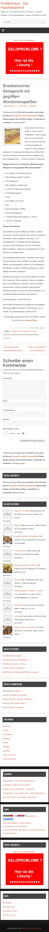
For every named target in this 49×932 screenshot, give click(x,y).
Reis (35, 331)
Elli (4, 703)
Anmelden (7, 903)
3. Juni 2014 (22, 106)
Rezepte (33, 106)
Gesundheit (7, 734)
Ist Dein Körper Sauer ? (17, 703)
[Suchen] (43, 22)
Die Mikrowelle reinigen (12, 656)
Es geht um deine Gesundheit (25, 116)
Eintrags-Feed (8, 907)
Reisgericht (7, 335)
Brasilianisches (17, 331)
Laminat (17, 616)
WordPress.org (9, 915)
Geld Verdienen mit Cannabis (14, 826)
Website (6, 419)
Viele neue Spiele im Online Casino (17, 823)
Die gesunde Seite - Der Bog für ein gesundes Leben (24, 830)
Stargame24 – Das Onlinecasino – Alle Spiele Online (24, 793)
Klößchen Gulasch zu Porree (25, 565)
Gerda (5, 699)
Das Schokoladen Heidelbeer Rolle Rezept (12, 348)
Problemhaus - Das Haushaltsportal (14, 5)
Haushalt (6, 738)
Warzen (17, 525)
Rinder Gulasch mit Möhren (25, 627)
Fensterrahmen (20, 551)
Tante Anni (11, 106)
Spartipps (6, 751)
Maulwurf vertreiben (22, 511)
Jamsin (6, 695)
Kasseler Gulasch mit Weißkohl (26, 536)
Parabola (26, 928)
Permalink (6, 338)
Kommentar (8, 378)
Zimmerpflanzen (9, 759)
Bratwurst (26, 331)
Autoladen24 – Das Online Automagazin (19, 781)
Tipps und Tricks (9, 755)
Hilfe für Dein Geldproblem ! (24, 40)
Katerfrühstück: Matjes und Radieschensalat (20, 672)
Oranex (17, 580)
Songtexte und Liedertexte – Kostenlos (18, 789)
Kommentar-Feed (10, 911)
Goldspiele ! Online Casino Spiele (16, 785)
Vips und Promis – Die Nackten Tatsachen (19, 797)
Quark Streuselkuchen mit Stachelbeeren (37, 348)
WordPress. (37, 928)
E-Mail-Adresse (9, 410)
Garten (5, 730)
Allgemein (7, 726)
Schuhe (17, 605)
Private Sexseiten (10, 833)
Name (6, 401)
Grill (31, 331)
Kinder (5, 743)
